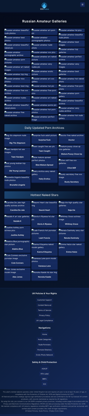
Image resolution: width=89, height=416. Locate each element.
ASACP (44, 369)
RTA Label (44, 374)
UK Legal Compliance (44, 320)
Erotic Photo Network (44, 355)
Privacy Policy (44, 315)
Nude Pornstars (44, 345)
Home (44, 334)
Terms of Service (44, 310)
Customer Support (44, 300)
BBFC (44, 379)
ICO (44, 384)
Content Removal (44, 305)
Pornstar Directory (44, 350)
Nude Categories (44, 339)
